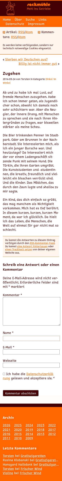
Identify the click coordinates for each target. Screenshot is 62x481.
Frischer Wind (31, 468)
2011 (6, 438)
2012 (52, 434)
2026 (6, 425)
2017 (52, 429)
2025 (18, 425)
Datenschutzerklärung (28, 376)
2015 (18, 434)
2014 (29, 434)
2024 (29, 425)
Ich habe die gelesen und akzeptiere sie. (29, 376)
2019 (29, 429)
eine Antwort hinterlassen (32, 246)
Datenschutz (15, 24)
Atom (29, 32)
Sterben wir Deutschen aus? (26, 59)
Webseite (9, 360)
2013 (40, 434)
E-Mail (8, 347)
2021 (6, 429)
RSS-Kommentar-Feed (42, 243)
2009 (29, 438)
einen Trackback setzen (18, 249)
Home (7, 19)
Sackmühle (38, 5)
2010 (18, 438)
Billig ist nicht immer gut (38, 63)
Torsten (8, 455)
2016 (6, 434)
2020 (18, 429)
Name (8, 333)
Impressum (36, 24)
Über (18, 19)
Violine (8, 473)
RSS (21, 32)
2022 (52, 425)
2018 (40, 429)
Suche (30, 19)
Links (42, 19)
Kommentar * (12, 295)
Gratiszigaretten (33, 455)
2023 (40, 425)
